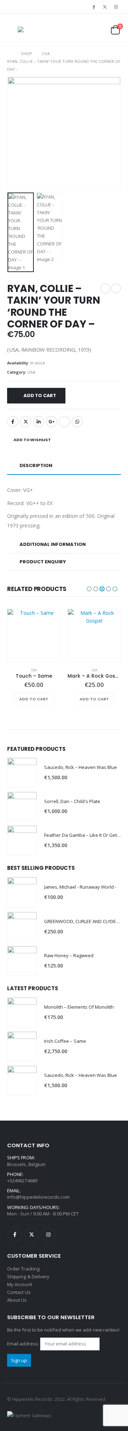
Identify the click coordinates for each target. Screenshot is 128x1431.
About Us (17, 1300)
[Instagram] (116, 6)
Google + (51, 421)
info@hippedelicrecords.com (38, 1197)
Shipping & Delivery (28, 1276)
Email (64, 421)
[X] (105, 6)
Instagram (48, 1234)
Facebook (12, 421)
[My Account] (82, 30)
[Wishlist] (98, 30)
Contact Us (19, 1292)
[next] (116, 288)
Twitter (25, 421)
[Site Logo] (32, 30)
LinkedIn (38, 421)
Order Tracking (23, 1268)
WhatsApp (77, 421)
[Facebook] (93, 6)
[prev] (105, 288)
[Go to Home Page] (9, 54)
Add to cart (39, 395)
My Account (19, 1284)
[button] (12, 30)
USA (31, 372)
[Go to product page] (33, 635)
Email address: (23, 1343)
